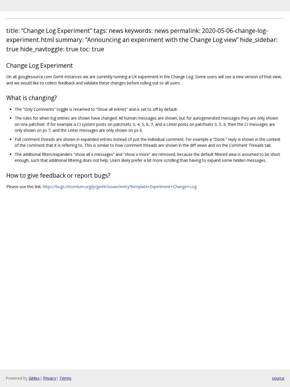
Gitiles (34, 378)
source (278, 378)
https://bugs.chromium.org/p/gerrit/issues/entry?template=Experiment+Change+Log (120, 186)
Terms (65, 378)
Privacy (49, 378)
